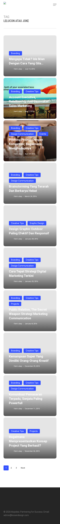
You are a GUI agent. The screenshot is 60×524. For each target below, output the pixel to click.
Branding (15, 53)
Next (23, 468)
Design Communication (22, 134)
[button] (54, 4)
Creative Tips (32, 91)
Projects (15, 304)
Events (43, 134)
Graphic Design (37, 223)
